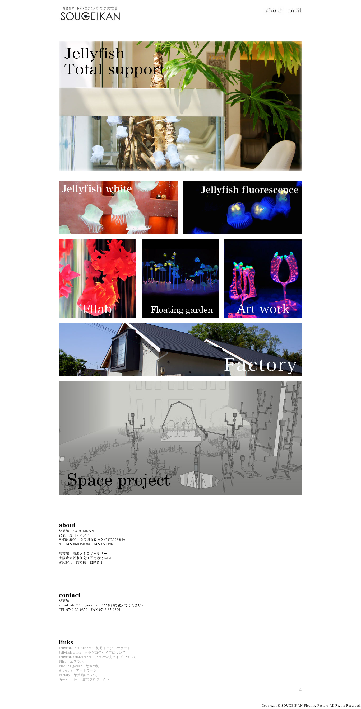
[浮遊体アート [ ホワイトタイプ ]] (118, 237)
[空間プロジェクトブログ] (180, 499)
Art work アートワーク (78, 670)
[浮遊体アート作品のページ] (263, 322)
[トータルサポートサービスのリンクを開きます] (180, 174)
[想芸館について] (180, 380)
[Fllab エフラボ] (97, 322)
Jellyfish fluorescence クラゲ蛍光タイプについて (97, 657)
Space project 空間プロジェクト (84, 679)
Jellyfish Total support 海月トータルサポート (95, 648)
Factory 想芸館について (78, 675)
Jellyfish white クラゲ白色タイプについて (92, 652)
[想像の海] (180, 322)
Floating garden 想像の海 (79, 666)
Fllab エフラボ (71, 661)
